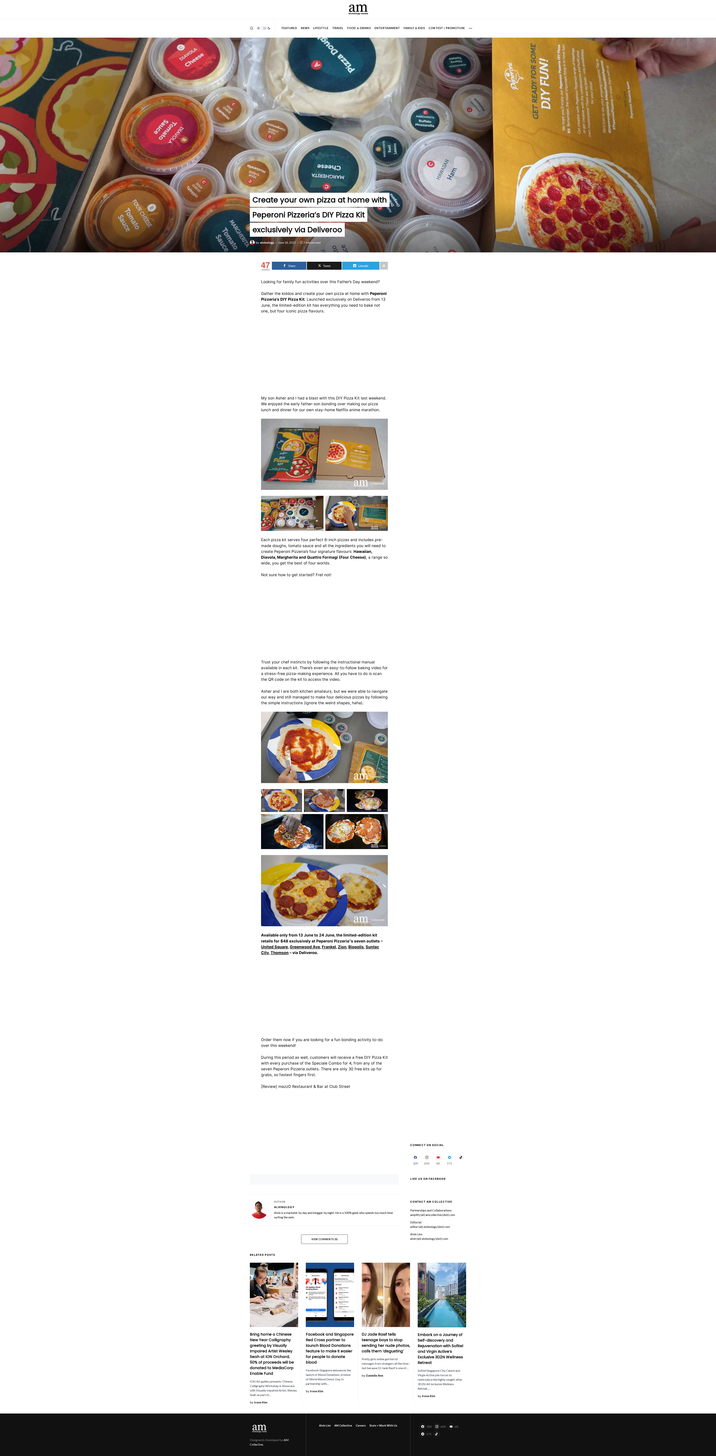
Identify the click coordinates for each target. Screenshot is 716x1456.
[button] (251, 28)
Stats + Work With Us (383, 1425)
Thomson (280, 952)
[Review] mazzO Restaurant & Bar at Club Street (305, 1086)
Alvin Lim (325, 1425)
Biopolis (356, 947)
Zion (342, 947)
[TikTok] (461, 1159)
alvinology (284, 1207)
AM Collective (343, 1425)
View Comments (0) (324, 1239)
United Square (274, 947)
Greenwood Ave (305, 947)
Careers (361, 1425)
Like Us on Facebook (428, 1178)
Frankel (329, 947)
